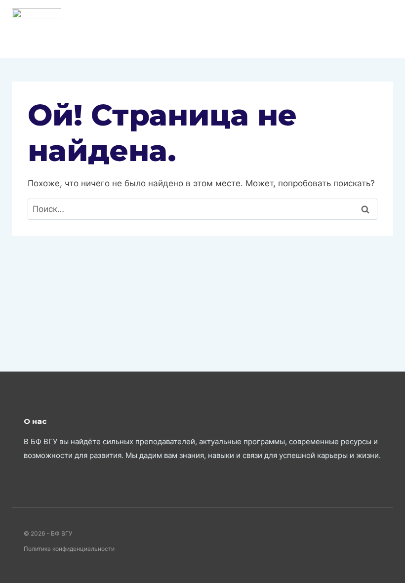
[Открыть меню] (384, 29)
